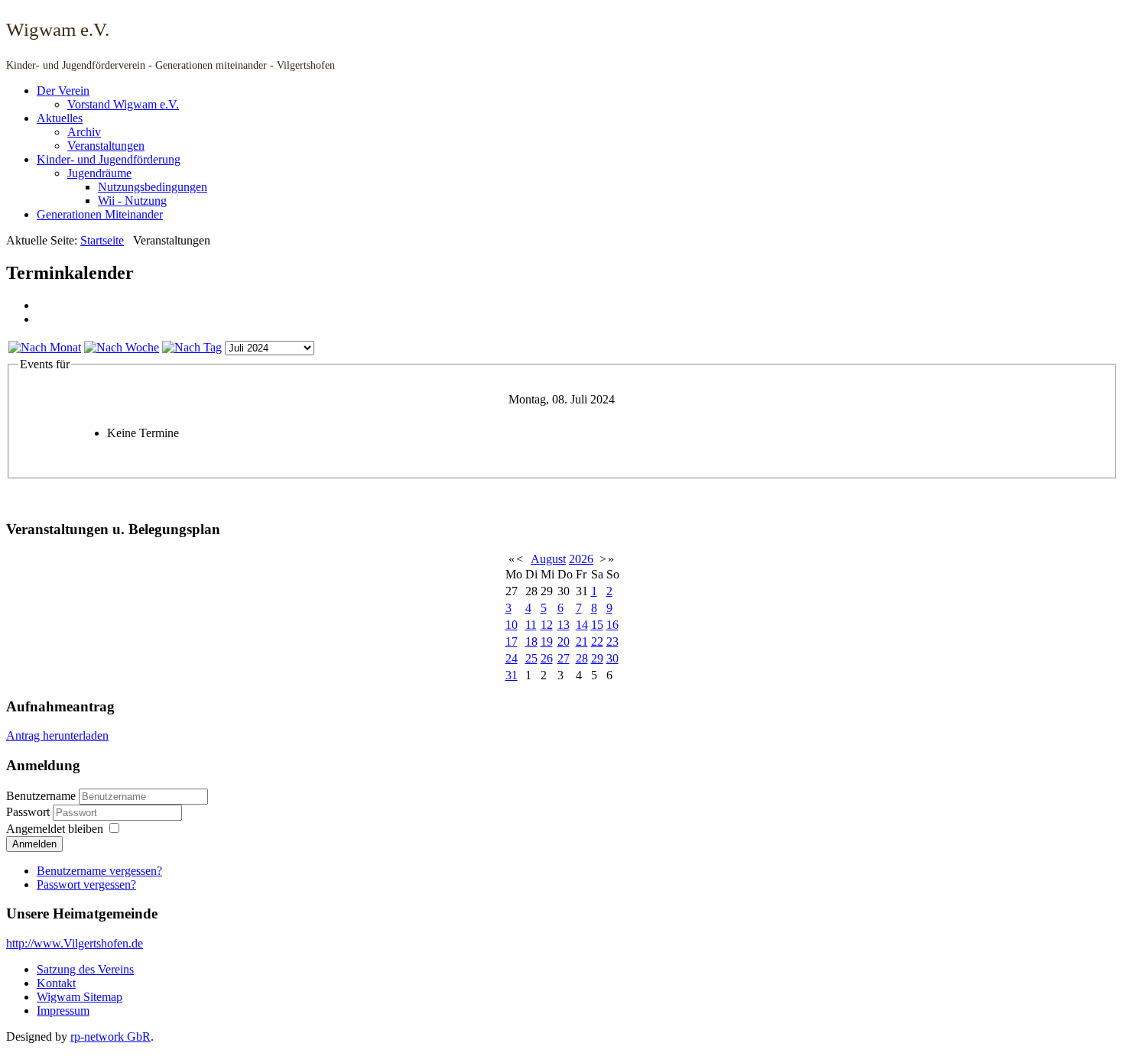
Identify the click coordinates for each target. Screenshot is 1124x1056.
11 (531, 624)
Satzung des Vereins (85, 969)
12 (547, 624)
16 (612, 624)
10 (511, 624)
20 (563, 641)
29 (597, 658)
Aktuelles (60, 118)
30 (612, 658)
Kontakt (56, 983)
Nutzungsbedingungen (152, 186)
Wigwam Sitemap (79, 996)
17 (511, 641)
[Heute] (192, 347)
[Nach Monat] (44, 347)
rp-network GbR (110, 1036)
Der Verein (63, 90)
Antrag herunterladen (57, 735)
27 (563, 658)
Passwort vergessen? (86, 884)
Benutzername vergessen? (99, 870)
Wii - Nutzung (132, 200)
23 (612, 641)
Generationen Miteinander (100, 214)
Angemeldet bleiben (54, 828)
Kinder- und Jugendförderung (108, 159)
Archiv (84, 131)
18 (531, 641)
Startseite (102, 240)
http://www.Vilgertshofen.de (74, 943)
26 (547, 658)
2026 (581, 558)
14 (582, 624)
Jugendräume (99, 173)
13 (563, 624)
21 (582, 641)
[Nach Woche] (121, 347)
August (548, 558)
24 (511, 658)
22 (597, 641)
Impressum (63, 1010)
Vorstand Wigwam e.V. (123, 104)
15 (597, 624)
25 (531, 658)
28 (582, 658)
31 (511, 675)
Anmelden (34, 844)
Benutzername (41, 795)
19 (547, 641)
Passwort (29, 811)
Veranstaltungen (106, 145)
